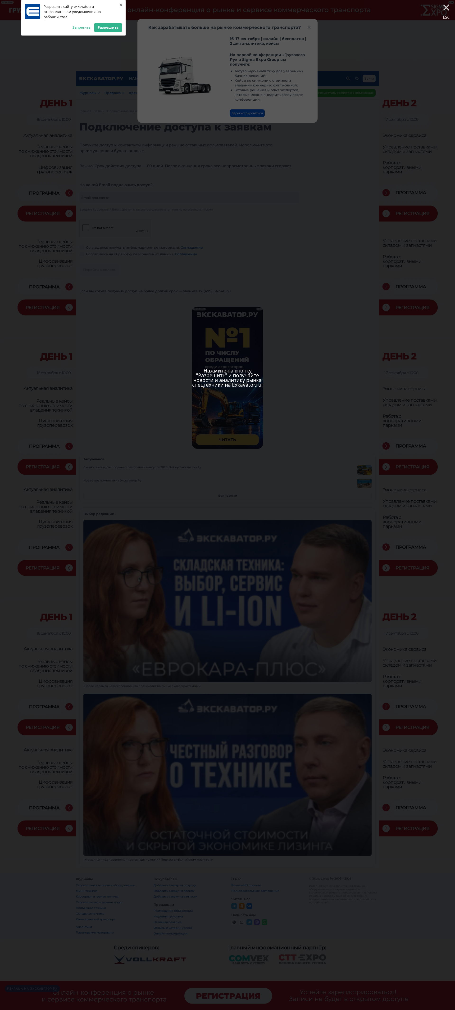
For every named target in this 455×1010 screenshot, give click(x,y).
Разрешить (108, 27)
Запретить (82, 27)
